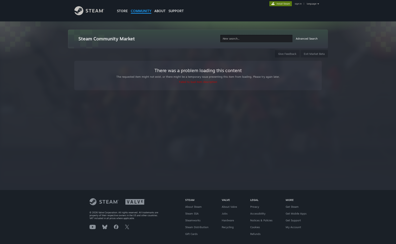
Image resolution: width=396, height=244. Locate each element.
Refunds (255, 234)
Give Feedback (287, 53)
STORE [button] (122, 11)
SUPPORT (176, 11)
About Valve (229, 206)
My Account (293, 227)
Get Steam (292, 206)
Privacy (254, 206)
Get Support (293, 220)
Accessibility (257, 213)
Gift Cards (191, 234)
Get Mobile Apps (296, 213)
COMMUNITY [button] (141, 11)
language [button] (311, 3)
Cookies (255, 227)
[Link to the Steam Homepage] (92, 11)
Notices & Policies (261, 220)
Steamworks (192, 220)
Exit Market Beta (314, 53)
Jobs (224, 213)
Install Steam (283, 3)
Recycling (228, 227)
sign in (298, 3)
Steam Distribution (197, 227)
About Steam (193, 206)
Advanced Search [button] (307, 38)
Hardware (228, 220)
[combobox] (256, 38)
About (160, 11)
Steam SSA (192, 213)
